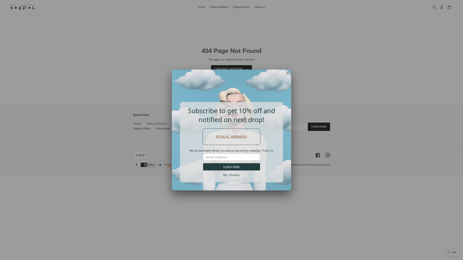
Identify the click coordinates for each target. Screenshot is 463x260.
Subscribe (231, 167)
